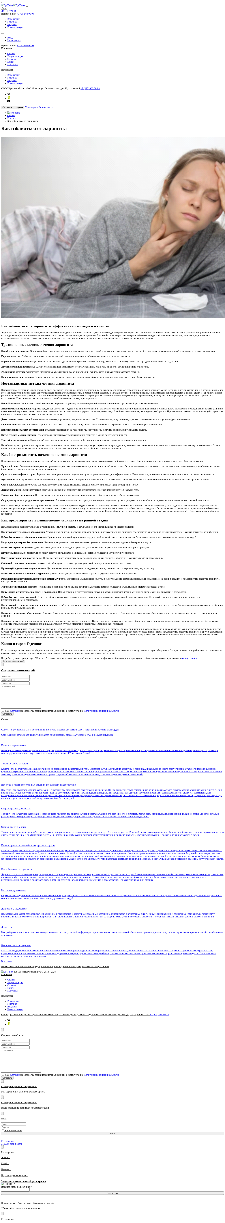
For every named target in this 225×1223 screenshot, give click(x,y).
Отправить (7, 714)
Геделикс (12, 21)
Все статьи (6, 961)
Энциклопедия (15, 56)
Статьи (11, 53)
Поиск (10, 61)
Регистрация (14, 40)
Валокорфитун (15, 27)
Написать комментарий (13, 661)
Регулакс (12, 24)
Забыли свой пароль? (12, 1144)
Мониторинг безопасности (39, 107)
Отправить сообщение (12, 107)
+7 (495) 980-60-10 (159, 1014)
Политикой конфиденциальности (101, 711)
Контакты (12, 64)
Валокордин (13, 19)
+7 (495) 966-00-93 (90, 88)
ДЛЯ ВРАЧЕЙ (8, 11)
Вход (10, 37)
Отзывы (11, 59)
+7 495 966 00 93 (25, 45)
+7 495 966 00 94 (25, 13)
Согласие (15, 711)
